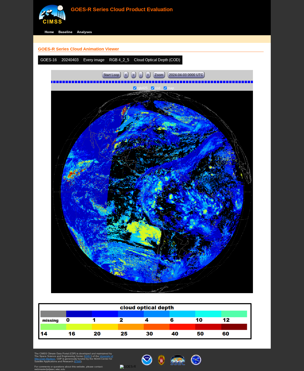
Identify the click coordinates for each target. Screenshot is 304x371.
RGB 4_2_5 (119, 60)
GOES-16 (48, 60)
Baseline (65, 32)
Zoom (159, 75)
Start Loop (111, 75)
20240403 (70, 60)
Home (49, 32)
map (170, 88)
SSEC (88, 356)
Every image (93, 60)
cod (157, 88)
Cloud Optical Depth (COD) (157, 60)
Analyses (84, 32)
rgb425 (142, 88)
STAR (78, 361)
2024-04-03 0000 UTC (186, 75)
